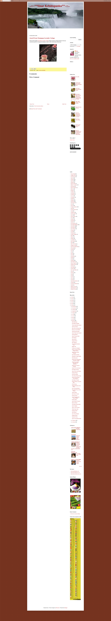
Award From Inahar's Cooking (76, 366)
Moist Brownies (75, 357)
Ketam (72, 221)
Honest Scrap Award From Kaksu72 (75, 378)
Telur (72, 278)
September (74, 311)
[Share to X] (33, 68)
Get (71, 513)
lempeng (72, 232)
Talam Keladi (74, 392)
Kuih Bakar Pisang (75, 369)
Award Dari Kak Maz (75, 331)
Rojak (72, 257)
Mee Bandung (74, 321)
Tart (71, 275)
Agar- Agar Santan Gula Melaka (78, 102)
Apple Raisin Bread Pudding (75, 353)
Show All (80, 466)
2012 (72, 301)
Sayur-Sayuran (73, 263)
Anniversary (73, 176)
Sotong (72, 272)
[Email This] (31, 68)
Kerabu (72, 219)
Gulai (72, 210)
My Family (73, 241)
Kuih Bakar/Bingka (74, 224)
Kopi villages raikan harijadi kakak (78, 454)
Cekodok (72, 193)
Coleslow (72, 194)
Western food (73, 289)
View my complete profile (74, 58)
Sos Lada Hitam (74, 269)
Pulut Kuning (74, 384)
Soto (72, 271)
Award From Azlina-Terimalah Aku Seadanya (75, 363)
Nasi (72, 242)
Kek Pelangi (74, 337)
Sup (71, 274)
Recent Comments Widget (76, 513)
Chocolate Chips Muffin (76, 404)
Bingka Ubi (74, 346)
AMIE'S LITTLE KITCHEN (76, 459)
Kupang (72, 230)
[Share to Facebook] (34, 68)
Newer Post (32, 104)
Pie (71, 252)
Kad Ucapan (73, 216)
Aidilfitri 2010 (73, 175)
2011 (72, 303)
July (73, 314)
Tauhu (72, 276)
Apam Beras (74, 339)
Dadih (72, 198)
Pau (71, 250)
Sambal (72, 260)
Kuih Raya (73, 227)
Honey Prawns (74, 395)
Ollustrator (58, 607)
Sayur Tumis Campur (76, 407)
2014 (72, 298)
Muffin (72, 238)
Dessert (72, 201)
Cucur (72, 195)
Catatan (72, 191)
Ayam (72, 180)
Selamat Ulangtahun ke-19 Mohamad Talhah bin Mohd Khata (78, 132)
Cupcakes (73, 197)
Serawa (72, 265)
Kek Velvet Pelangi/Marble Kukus (78, 89)
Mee (72, 235)
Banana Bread (74, 402)
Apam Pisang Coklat (75, 336)
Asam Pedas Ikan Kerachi (76, 332)
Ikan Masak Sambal (75, 354)
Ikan (72, 215)
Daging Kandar (74, 415)
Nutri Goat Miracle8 (74, 246)
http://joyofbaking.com (75, 471)
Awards (40, 70)
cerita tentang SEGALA (75, 427)
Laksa (72, 231)
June (73, 315)
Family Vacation (74, 206)
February (74, 420)
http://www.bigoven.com (75, 472)
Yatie (77, 51)
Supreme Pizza (75, 416)
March (73, 320)
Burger (72, 190)
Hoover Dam (73, 213)
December (74, 306)
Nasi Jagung (74, 342)
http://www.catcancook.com (76, 473)
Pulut (72, 254)
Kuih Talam (73, 228)
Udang (72, 282)
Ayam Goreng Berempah (76, 418)
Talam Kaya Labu (75, 409)
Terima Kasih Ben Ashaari (76, 325)
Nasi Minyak (74, 412)
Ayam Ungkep (74, 405)
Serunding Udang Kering (76, 375)
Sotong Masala (74, 334)
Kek (71, 217)
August (73, 312)
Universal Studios (74, 283)
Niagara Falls (73, 245)
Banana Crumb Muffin (76, 329)
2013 (72, 300)
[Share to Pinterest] (35, 68)
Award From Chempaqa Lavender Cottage (42, 38)
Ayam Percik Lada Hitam (76, 371)
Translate (78, 46)
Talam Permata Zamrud (78, 108)
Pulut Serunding (75, 374)
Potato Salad (74, 399)
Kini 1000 (77, 76)
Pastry (72, 249)
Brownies (72, 186)
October (73, 309)
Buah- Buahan (73, 187)
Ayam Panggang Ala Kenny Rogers (75, 398)
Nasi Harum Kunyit (75, 393)
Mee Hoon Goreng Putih (76, 328)
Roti (71, 258)
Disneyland (73, 202)
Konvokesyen (73, 223)
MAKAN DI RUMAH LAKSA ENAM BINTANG (78, 437)
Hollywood (73, 212)
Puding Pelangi (74, 372)
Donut (72, 205)
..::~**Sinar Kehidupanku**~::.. (49, 6)
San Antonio (73, 261)
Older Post (64, 104)
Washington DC (74, 287)
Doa (71, 204)
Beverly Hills (73, 183)
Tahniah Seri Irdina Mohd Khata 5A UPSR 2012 (78, 84)
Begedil (72, 182)
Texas (72, 279)
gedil (72, 208)
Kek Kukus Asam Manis (78, 119)
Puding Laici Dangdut (76, 348)
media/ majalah (74, 234)
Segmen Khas (73, 264)
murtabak (72, 239)
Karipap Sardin (74, 410)
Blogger (66, 607)
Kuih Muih (73, 226)
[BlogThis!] (32, 68)
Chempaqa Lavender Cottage (43, 40)
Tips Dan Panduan (74, 280)
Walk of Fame (73, 286)
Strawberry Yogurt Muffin (76, 356)
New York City (73, 243)
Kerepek (72, 220)
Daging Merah (74, 340)
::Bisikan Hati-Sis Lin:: (75, 441)
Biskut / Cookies (74, 184)
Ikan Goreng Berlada (76, 388)
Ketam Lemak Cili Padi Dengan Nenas (76, 350)
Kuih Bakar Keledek (75, 323)
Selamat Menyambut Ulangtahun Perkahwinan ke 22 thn (78, 114)
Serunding (73, 267)
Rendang (72, 256)
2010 (72, 305)
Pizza (72, 253)
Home (48, 104)
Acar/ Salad (73, 173)
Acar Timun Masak (75, 413)
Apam (72, 178)
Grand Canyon (73, 209)
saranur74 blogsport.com (74, 452)
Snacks (72, 268)
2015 (72, 297)
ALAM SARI (73, 434)
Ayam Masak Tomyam (76, 401)
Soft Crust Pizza (75, 326)
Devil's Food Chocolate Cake (78, 125)
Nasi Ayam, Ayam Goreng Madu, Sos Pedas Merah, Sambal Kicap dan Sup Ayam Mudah (76, 97)
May (73, 317)
